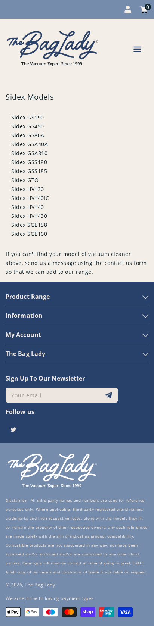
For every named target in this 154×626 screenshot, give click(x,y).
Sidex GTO (25, 180)
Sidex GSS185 (29, 171)
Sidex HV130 (27, 189)
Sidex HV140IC (30, 197)
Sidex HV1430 (29, 215)
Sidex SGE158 (29, 224)
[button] (137, 51)
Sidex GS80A (27, 135)
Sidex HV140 (27, 206)
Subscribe (109, 395)
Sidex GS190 (27, 117)
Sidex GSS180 (29, 162)
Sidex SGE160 (29, 233)
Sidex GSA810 (29, 153)
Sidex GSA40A (29, 144)
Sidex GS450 (27, 126)
